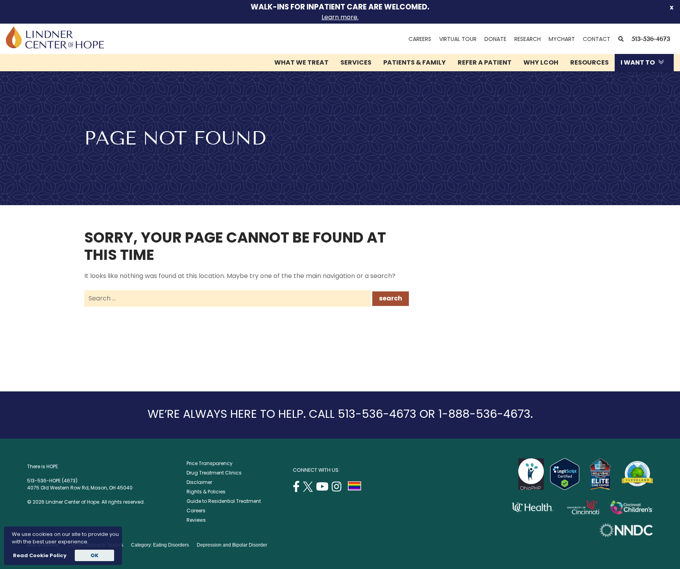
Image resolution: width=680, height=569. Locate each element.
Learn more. (340, 17)
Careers (419, 39)
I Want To (638, 62)
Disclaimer (199, 482)
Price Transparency (210, 463)
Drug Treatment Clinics (214, 472)
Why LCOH (540, 62)
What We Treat (301, 62)
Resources (589, 62)
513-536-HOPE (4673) (52, 480)
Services (355, 62)
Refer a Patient (485, 62)
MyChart (564, 39)
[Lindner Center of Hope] (55, 46)
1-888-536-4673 (484, 414)
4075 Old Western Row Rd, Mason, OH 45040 (80, 487)
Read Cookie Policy (39, 555)
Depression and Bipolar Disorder (232, 545)
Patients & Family (414, 62)
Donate (495, 39)
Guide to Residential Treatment (224, 501)
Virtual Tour (458, 39)
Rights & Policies (206, 491)
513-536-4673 (651, 39)
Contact (596, 39)
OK (94, 555)
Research (527, 39)
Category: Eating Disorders (160, 545)
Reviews (196, 520)
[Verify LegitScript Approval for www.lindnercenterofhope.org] (564, 487)
